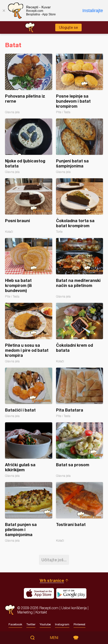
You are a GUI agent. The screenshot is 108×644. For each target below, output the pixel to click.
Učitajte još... (54, 559)
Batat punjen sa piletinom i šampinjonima (28, 512)
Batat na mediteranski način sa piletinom (79, 268)
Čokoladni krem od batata (79, 333)
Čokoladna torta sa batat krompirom (79, 205)
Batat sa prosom (79, 450)
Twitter (30, 624)
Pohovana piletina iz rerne (28, 84)
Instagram (62, 624)
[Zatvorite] (3, 10)
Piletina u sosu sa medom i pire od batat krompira (28, 333)
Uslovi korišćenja (74, 608)
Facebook (15, 624)
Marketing (25, 612)
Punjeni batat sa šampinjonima (79, 146)
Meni (54, 638)
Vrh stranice (52, 580)
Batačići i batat (28, 393)
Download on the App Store (39, 593)
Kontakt (41, 612)
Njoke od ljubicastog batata (28, 146)
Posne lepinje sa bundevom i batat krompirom (79, 84)
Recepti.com (10, 610)
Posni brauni (28, 205)
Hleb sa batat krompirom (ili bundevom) (28, 268)
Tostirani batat (79, 512)
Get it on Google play (71, 593)
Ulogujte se (68, 27)
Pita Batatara (79, 393)
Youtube (45, 624)
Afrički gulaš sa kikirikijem (28, 450)
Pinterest (79, 624)
